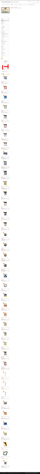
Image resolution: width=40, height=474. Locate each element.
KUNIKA (2, 51)
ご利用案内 (11, 4)
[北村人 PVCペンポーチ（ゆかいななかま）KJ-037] (5, 433)
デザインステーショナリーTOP (5, 4)
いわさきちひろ (3, 37)
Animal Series (2, 27)
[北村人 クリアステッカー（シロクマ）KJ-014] (5, 203)
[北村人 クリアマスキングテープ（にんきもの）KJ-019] (5, 255)
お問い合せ (16, 4)
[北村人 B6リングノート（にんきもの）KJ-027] (5, 333)
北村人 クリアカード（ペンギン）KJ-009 (5, 156)
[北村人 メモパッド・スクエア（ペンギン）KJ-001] (5, 77)
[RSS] (1, 58)
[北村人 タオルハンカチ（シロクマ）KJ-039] (5, 453)
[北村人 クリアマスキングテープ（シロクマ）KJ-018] (5, 244)
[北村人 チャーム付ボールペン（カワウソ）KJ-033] (5, 393)
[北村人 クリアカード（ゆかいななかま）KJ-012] (5, 183)
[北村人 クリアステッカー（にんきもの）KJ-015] (5, 213)
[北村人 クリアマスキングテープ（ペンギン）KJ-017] (5, 234)
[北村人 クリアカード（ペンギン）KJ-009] (5, 153)
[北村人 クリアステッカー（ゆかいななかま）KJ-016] (5, 224)
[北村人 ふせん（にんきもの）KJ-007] (5, 135)
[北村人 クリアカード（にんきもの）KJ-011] (5, 172)
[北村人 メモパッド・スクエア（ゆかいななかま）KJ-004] (5, 107)
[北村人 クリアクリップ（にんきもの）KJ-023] (5, 295)
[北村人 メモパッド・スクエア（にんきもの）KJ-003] (5, 97)
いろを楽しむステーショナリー (4, 36)
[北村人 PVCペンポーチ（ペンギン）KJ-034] (5, 403)
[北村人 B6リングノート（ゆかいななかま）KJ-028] (5, 343)
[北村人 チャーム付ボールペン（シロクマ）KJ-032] (5, 383)
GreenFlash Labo (3, 42)
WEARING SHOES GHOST (4, 41)
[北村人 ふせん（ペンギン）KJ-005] (5, 116)
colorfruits (2, 46)
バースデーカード (3, 55)
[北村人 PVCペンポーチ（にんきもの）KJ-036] (5, 423)
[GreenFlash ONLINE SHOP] (10, 2)
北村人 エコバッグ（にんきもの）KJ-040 (5, 465)
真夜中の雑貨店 (3, 32)
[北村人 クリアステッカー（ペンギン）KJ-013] (5, 193)
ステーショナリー (3, 22)
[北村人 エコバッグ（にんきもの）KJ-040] (5, 462)
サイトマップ (24, 4)
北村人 (2, 56)
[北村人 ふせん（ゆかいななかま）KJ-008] (5, 144)
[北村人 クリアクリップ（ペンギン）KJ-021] (5, 275)
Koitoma (2, 45)
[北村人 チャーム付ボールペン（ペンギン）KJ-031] (5, 373)
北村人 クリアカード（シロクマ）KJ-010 (5, 166)
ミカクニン (2, 50)
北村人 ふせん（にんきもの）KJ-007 (4, 138)
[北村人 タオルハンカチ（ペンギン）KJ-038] (5, 444)
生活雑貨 (2, 23)
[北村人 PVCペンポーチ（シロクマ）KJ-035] (5, 413)
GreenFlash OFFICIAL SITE (31, 4)
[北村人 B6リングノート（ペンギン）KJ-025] (5, 314)
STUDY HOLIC (2, 31)
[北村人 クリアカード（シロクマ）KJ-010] (5, 163)
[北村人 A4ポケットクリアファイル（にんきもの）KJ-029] (5, 353)
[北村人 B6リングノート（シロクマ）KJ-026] (5, 324)
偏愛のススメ (2, 40)
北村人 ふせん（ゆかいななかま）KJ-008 (5, 147)
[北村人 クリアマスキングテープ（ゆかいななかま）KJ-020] (5, 265)
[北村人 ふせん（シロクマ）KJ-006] (5, 126)
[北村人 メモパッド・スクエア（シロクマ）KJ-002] (5, 87)
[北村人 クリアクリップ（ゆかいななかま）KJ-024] (5, 304)
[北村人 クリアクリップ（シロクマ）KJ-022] (5, 285)
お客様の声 (20, 4)
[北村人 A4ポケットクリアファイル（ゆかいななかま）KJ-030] (5, 363)
